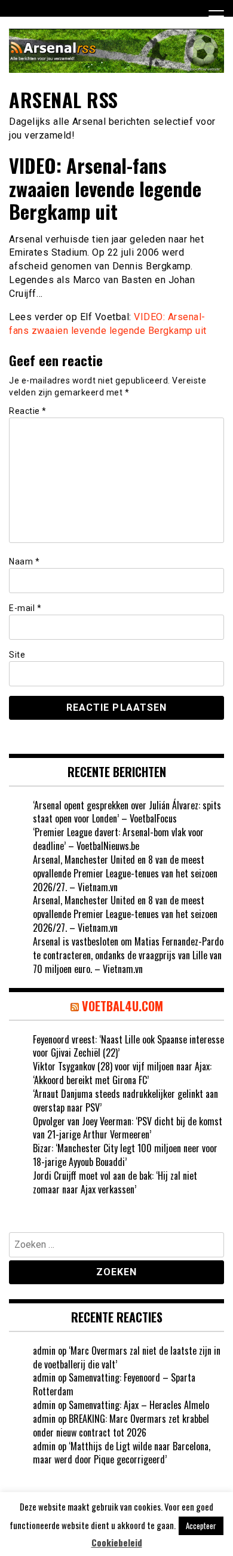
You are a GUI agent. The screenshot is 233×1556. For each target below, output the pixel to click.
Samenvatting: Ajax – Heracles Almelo (139, 1405)
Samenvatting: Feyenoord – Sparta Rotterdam (114, 1384)
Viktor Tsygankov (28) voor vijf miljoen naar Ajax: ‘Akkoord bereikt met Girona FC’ (122, 1073)
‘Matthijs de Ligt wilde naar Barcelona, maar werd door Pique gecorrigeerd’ (121, 1453)
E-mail (25, 608)
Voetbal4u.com (122, 1006)
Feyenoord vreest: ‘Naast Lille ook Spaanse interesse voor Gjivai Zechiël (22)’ (128, 1046)
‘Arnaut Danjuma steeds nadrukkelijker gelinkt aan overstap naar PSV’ (125, 1101)
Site (17, 654)
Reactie (28, 411)
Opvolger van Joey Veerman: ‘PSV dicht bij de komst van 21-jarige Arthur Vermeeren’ (127, 1128)
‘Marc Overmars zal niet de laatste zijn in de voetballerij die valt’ (126, 1357)
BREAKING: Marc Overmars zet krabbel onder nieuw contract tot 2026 (121, 1425)
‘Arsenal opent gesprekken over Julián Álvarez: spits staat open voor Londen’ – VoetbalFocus (127, 812)
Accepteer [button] (201, 1526)
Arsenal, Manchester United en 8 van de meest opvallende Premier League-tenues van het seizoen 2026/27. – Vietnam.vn (125, 873)
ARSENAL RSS (63, 99)
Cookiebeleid (116, 1542)
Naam (24, 561)
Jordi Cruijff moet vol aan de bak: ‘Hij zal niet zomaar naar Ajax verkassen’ (115, 1182)
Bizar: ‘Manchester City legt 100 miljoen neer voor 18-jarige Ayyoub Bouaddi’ (125, 1155)
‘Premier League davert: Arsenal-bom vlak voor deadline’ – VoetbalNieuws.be (118, 839)
